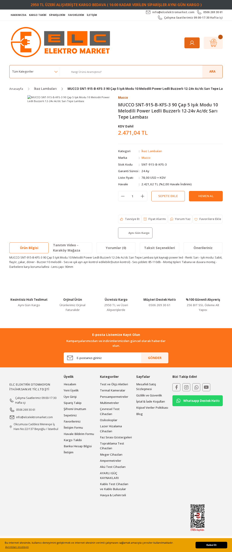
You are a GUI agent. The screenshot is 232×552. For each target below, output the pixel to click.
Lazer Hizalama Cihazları (111, 428)
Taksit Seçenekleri (159, 248)
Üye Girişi (70, 397)
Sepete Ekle (168, 196)
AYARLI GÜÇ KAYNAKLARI (109, 475)
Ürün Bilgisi (29, 248)
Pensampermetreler (114, 397)
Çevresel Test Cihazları (110, 411)
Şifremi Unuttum (75, 409)
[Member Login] (192, 43)
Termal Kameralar (112, 390)
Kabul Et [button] (211, 545)
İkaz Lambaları (151, 151)
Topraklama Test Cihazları (112, 445)
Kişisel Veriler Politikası (152, 407)
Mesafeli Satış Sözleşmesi (146, 386)
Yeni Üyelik (71, 390)
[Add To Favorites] (208, 219)
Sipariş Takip (73, 403)
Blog (139, 414)
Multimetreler (109, 403)
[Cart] (213, 43)
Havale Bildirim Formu (79, 434)
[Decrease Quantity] (122, 196)
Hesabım (70, 384)
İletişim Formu (73, 427)
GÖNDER (155, 358)
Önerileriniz (203, 248)
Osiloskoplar (108, 420)
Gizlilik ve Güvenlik (149, 395)
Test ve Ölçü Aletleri (114, 384)
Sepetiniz (70, 415)
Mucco (145, 158)
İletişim (68, 452)
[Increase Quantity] (142, 196)
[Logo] (61, 42)
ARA (212, 71)
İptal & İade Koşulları (150, 401)
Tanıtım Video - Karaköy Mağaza (66, 247)
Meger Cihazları (111, 454)
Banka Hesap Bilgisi (78, 446)
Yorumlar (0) (116, 248)
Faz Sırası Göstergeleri (116, 437)
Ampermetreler (110, 461)
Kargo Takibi (73, 440)
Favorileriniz (72, 421)
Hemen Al (206, 196)
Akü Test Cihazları (113, 467)
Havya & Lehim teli (113, 495)
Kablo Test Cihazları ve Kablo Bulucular (114, 486)
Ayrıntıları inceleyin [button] (17, 547)
